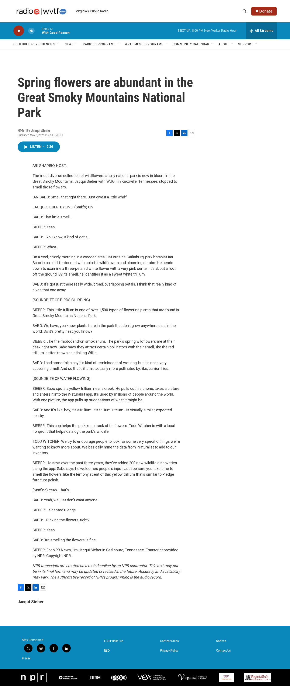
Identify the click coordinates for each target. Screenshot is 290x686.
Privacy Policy (169, 650)
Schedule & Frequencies (34, 44)
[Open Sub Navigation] (58, 44)
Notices (221, 641)
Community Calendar (191, 44)
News (69, 44)
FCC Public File (113, 641)
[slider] (38, 30)
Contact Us (223, 650)
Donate (265, 11)
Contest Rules (169, 641)
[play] (18, 30)
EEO (107, 650)
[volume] (31, 31)
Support (245, 44)
